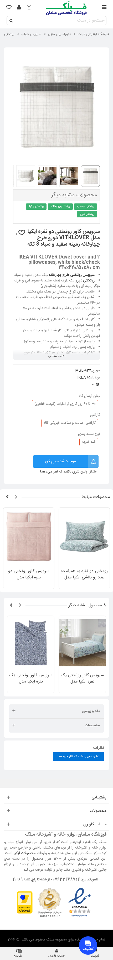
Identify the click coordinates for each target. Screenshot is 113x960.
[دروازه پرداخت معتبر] (25, 903)
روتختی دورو (87, 214)
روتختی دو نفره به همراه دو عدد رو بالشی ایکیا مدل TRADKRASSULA (84, 577)
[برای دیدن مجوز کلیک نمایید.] (49, 903)
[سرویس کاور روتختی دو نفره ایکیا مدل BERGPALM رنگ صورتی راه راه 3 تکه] (28, 537)
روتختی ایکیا (36, 206)
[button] (16, 497)
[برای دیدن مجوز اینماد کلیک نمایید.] (79, 903)
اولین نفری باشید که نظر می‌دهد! (64, 472)
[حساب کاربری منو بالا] (19, 8)
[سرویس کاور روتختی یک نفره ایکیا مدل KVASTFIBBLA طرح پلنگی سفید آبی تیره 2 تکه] (30, 642)
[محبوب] (9, 8)
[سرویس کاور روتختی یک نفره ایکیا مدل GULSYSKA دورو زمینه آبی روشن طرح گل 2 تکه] (82, 642)
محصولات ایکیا (25, 853)
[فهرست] (104, 8)
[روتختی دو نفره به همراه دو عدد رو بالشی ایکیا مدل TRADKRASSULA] (84, 537)
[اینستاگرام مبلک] (29, 8)
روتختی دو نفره (85, 206)
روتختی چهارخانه (60, 206)
